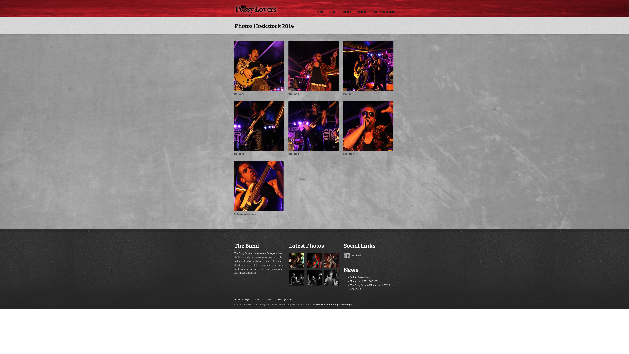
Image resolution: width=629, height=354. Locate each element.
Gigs (332, 12)
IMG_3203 (293, 94)
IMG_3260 (348, 154)
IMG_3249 (239, 154)
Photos (346, 12)
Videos (362, 12)
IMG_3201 (239, 94)
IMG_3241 (348, 94)
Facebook (356, 255)
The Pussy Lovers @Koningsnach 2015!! (370, 285)
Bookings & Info (383, 12)
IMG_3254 (293, 154)
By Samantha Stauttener (245, 214)
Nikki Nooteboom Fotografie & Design (334, 304)
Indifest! (354, 277)
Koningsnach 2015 (359, 281)
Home (319, 12)
